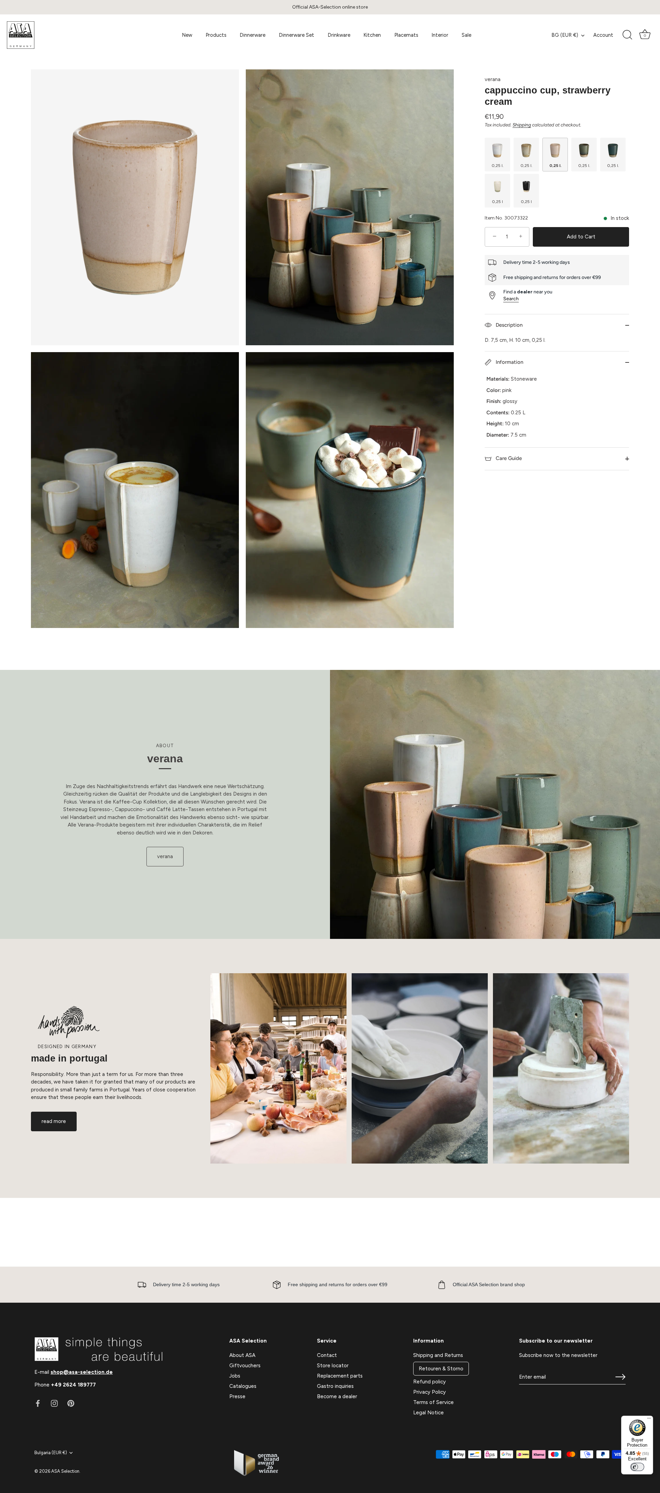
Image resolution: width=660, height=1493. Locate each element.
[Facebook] (37, 1403)
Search (511, 299)
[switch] (637, 1467)
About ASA (242, 1355)
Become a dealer (337, 1396)
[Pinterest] (70, 1403)
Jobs (234, 1376)
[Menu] (649, 1420)
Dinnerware (252, 35)
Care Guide (508, 458)
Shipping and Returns (438, 1355)
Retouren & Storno (441, 1369)
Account (603, 35)
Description (508, 325)
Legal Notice (428, 1413)
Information (508, 362)
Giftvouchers (245, 1365)
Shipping (522, 124)
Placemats (406, 35)
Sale (466, 35)
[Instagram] (54, 1403)
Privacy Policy (429, 1392)
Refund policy (429, 1382)
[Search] (627, 35)
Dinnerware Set (296, 35)
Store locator (333, 1365)
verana (492, 79)
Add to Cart (581, 237)
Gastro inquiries (335, 1386)
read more (54, 1121)
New (187, 35)
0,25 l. (498, 165)
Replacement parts (340, 1376)
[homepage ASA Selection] (58, 35)
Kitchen (372, 35)
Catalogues (242, 1386)
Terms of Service (433, 1402)
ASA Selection (65, 1471)
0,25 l (497, 201)
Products (216, 35)
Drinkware (339, 35)
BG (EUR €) (564, 35)
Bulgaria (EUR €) (50, 1452)
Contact (327, 1355)
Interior (439, 35)
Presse (237, 1396)
